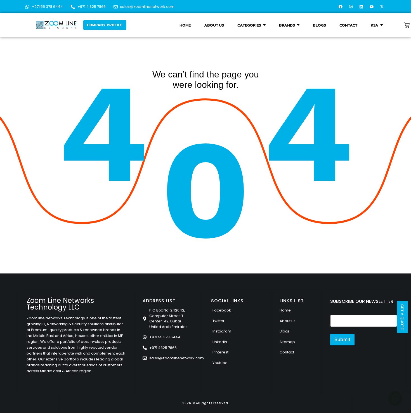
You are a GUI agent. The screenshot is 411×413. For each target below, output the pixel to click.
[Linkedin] (361, 7)
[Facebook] (340, 7)
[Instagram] (351, 7)
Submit (342, 339)
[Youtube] (371, 7)
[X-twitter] (382, 7)
